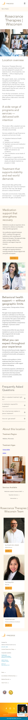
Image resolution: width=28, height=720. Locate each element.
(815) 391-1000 (4, 647)
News (2, 672)
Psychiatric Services (13, 495)
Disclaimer (5, 714)
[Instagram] (10, 709)
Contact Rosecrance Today (7, 649)
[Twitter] (14, 709)
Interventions (13, 498)
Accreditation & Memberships (8, 675)
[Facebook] (6, 709)
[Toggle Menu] (25, 3)
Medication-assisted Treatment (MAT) (13, 491)
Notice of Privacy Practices (11, 714)
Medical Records (5, 679)
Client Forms (4, 682)
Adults (4, 453)
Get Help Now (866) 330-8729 (14, 718)
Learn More (13, 258)
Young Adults (6, 449)
